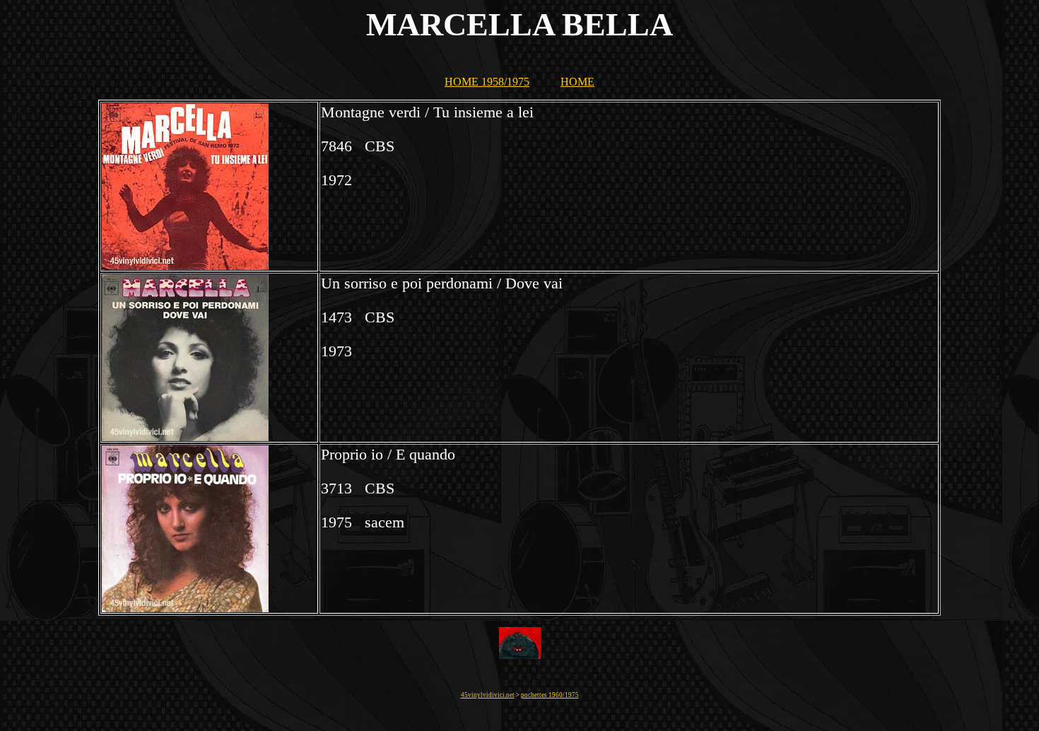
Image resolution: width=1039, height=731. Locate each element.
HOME (577, 82)
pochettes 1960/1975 (550, 694)
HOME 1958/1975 (487, 82)
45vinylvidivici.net (488, 694)
